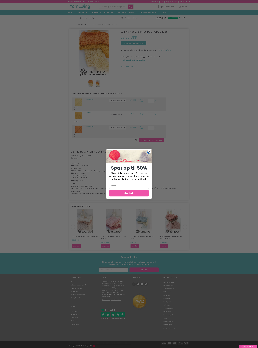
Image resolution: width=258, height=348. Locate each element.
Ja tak (129, 193)
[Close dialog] (149, 152)
